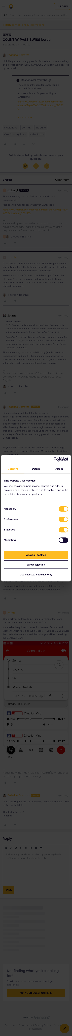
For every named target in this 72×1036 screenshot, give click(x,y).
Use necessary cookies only (36, 574)
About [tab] (59, 468)
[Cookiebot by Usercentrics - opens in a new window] (53, 459)
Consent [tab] (13, 468)
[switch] (63, 519)
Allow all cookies (36, 554)
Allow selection (36, 564)
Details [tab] (36, 468)
